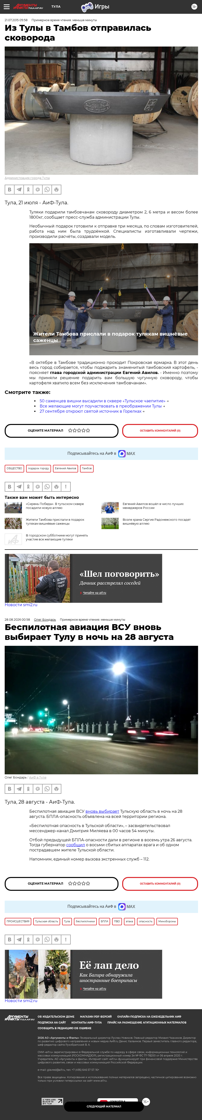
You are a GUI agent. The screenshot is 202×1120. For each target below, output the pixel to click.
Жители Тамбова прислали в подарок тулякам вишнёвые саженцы (110, 337)
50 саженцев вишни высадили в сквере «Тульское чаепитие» (103, 401)
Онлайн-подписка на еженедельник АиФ (149, 1016)
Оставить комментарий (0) (160, 430)
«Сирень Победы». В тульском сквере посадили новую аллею (55, 506)
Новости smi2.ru (21, 604)
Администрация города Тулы (27, 178)
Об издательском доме (56, 1016)
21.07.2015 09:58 (16, 20)
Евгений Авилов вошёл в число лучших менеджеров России (153, 506)
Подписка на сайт (52, 1022)
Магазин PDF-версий (96, 1016)
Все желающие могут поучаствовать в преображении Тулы (101, 406)
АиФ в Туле (37, 777)
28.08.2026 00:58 (17, 619)
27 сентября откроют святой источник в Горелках (90, 411)
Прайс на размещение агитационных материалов (146, 1022)
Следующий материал (104, 1106)
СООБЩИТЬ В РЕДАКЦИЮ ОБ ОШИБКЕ (64, 1028)
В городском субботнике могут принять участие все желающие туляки (57, 537)
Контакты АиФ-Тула (86, 1022)
